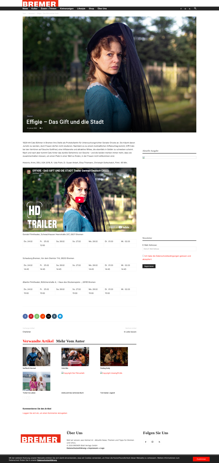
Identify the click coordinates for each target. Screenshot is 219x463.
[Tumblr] (54, 316)
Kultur (34, 8)
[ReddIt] (42, 316)
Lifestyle (81, 8)
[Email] (48, 316)
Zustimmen (201, 459)
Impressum (93, 448)
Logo (102, 448)
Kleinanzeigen (67, 8)
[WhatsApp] (36, 316)
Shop (91, 8)
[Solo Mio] (79, 356)
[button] (195, 8)
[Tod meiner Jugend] (118, 381)
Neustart (32, 13)
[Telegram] (60, 316)
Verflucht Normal (29, 368)
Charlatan (27, 332)
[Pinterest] (31, 316)
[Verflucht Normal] (41, 356)
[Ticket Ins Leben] (41, 381)
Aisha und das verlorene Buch (72, 393)
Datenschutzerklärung (76, 448)
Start (24, 13)
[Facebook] (181, 8)
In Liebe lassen (130, 332)
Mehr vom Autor (70, 341)
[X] (189, 8)
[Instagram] (185, 8)
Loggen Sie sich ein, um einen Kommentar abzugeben (45, 413)
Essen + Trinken (48, 8)
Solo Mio (64, 368)
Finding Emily (105, 368)
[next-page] (28, 398)
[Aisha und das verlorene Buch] (79, 381)
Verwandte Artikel (38, 341)
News (25, 8)
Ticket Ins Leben (29, 393)
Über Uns (102, 8)
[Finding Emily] (118, 356)
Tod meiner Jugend (107, 393)
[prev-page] (24, 398)
